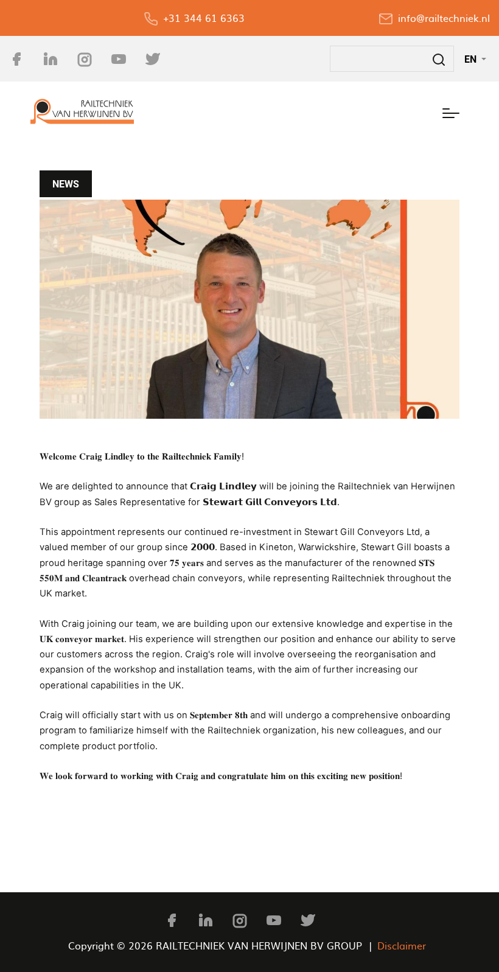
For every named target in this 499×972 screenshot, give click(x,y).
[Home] (82, 111)
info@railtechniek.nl (444, 17)
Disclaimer (401, 945)
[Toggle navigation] (451, 111)
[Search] (438, 59)
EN (471, 59)
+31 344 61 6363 (204, 17)
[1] (249, 309)
